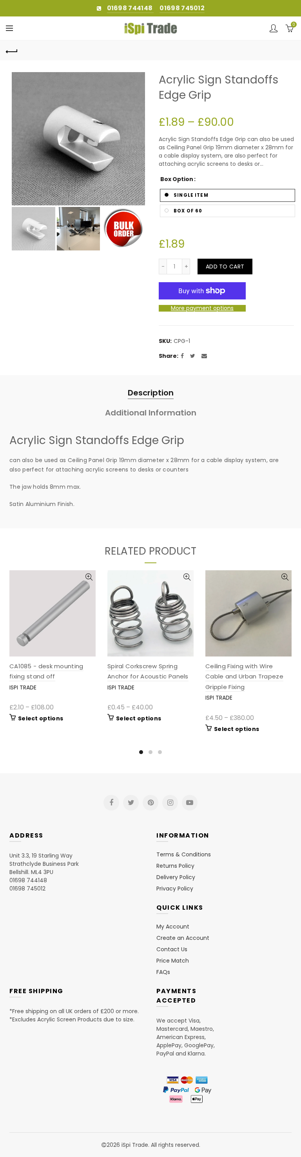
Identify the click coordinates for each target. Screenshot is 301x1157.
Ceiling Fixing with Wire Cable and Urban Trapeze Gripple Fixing (244, 676)
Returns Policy (175, 866)
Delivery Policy (175, 877)
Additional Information (150, 412)
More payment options (202, 308)
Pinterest (150, 803)
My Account (172, 926)
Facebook (111, 803)
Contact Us (171, 949)
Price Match (172, 961)
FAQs (163, 972)
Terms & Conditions (183, 854)
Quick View (89, 577)
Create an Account (182, 938)
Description (151, 392)
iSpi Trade (22, 687)
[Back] (12, 50)
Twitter (131, 803)
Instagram (170, 803)
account (273, 28)
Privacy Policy (174, 888)
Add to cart (225, 266)
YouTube (190, 803)
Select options (40, 718)
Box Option (176, 179)
